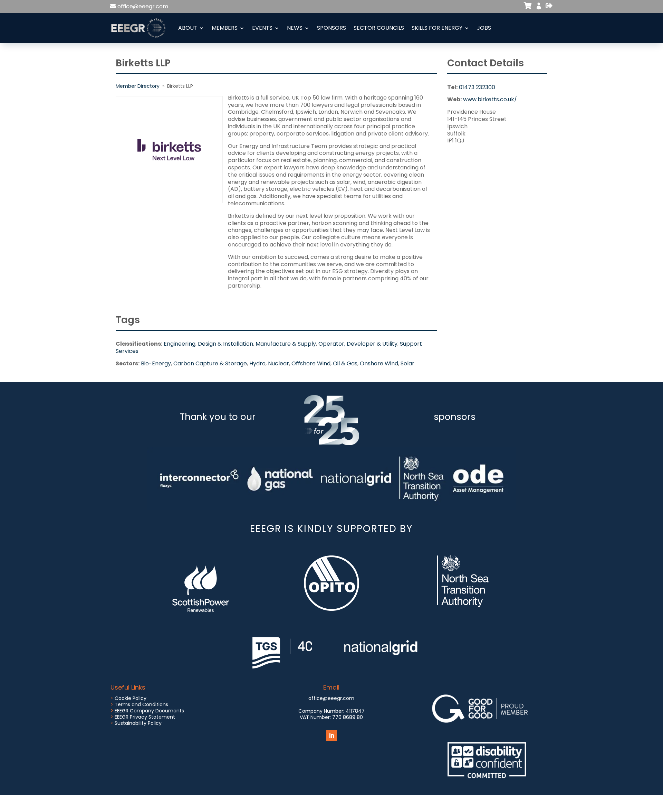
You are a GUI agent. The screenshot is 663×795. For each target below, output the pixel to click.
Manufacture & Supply (286, 344)
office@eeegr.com (142, 6)
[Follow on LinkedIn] (331, 735)
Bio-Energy (156, 363)
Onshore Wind (379, 363)
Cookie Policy (130, 698)
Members (225, 28)
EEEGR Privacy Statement (145, 716)
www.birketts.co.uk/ (490, 99)
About (187, 28)
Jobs (484, 28)
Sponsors (331, 28)
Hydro (257, 363)
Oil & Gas (345, 363)
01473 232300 (477, 87)
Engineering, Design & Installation (208, 344)
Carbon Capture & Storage (210, 363)
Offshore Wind (310, 363)
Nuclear (278, 363)
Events (262, 28)
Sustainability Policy (138, 723)
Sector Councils (379, 28)
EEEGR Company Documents (149, 710)
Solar (407, 363)
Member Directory (138, 86)
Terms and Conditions (141, 704)
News (294, 28)
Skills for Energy (437, 28)
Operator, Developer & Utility (357, 344)
